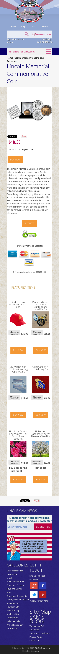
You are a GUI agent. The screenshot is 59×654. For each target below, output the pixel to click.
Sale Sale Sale (13, 621)
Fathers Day (12, 617)
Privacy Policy (35, 637)
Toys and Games (14, 588)
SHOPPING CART (43, 34)
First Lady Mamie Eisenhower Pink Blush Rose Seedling (18, 435)
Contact (44, 26)
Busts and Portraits (15, 581)
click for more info (15, 333)
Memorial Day (13, 603)
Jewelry (10, 578)
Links (33, 26)
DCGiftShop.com (42, 648)
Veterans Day (13, 610)
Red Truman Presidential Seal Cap (18, 304)
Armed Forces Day (15, 624)
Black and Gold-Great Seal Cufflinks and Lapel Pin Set (40, 305)
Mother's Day (13, 614)
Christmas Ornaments (17, 596)
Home (14, 26)
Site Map (40, 611)
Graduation (12, 628)
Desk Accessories (15, 570)
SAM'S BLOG (37, 619)
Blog (23, 26)
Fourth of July (13, 606)
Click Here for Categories (22, 51)
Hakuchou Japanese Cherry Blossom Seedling (40, 434)
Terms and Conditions (39, 633)
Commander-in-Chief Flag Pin (40, 368)
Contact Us (34, 640)
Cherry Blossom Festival (18, 599)
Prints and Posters (15, 585)
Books (10, 592)
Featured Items (23, 287)
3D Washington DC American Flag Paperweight (18, 369)
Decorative (12, 574)
